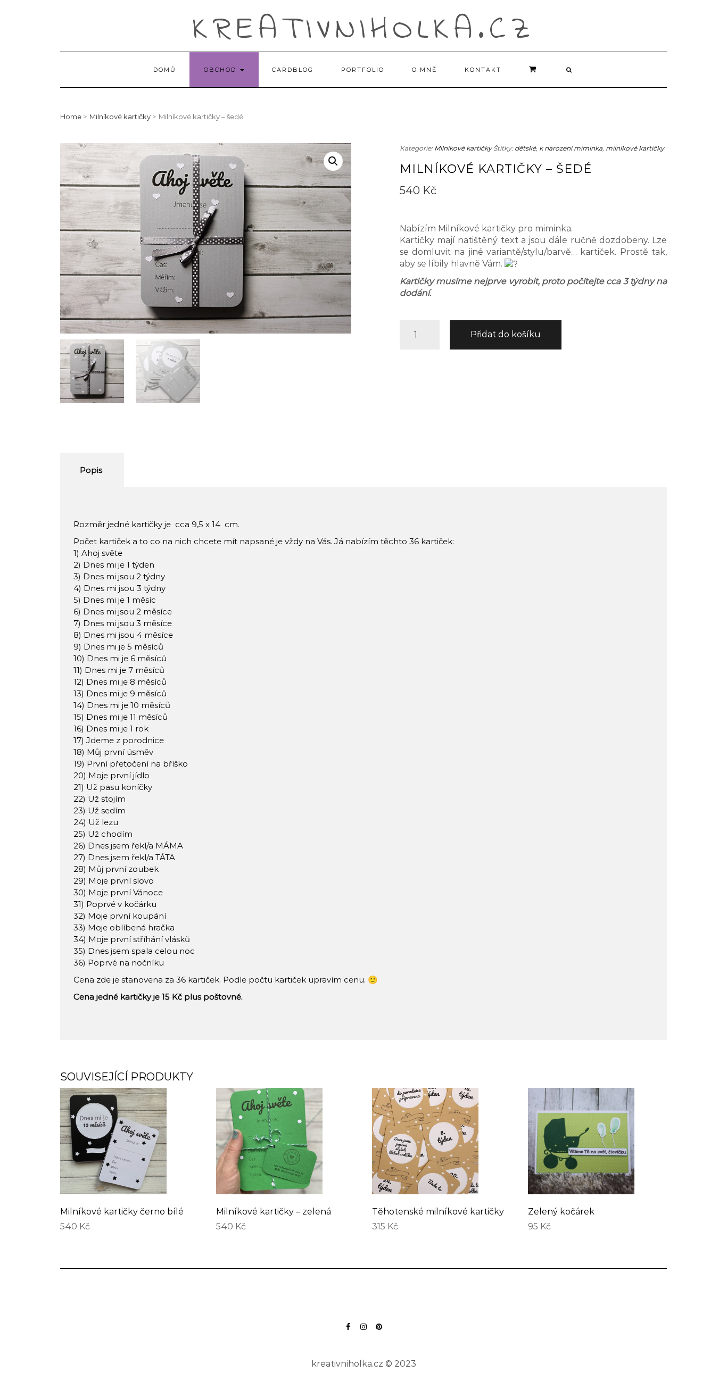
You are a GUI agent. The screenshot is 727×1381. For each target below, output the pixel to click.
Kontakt (483, 69)
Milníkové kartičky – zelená (273, 1212)
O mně (424, 69)
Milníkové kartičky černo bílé (122, 1212)
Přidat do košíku (505, 334)
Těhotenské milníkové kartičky (438, 1212)
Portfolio (362, 69)
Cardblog (292, 69)
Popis (91, 470)
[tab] (90, 470)
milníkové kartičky (635, 148)
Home (70, 116)
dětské (525, 148)
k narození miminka (570, 148)
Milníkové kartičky (120, 116)
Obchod (221, 69)
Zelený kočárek (561, 1212)
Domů (164, 69)
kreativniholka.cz (364, 30)
